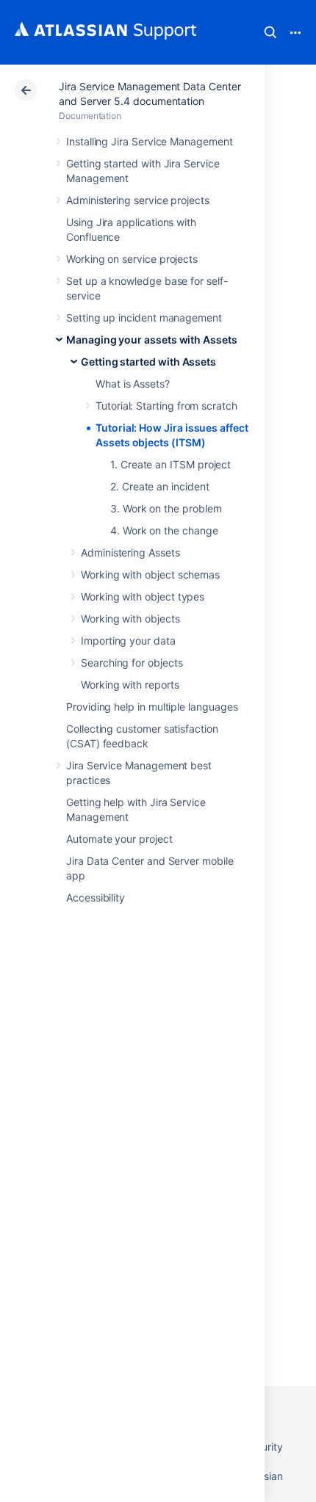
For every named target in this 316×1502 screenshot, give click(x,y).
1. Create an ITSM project (170, 464)
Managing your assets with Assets (151, 339)
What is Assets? (133, 383)
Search (270, 32)
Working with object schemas (150, 574)
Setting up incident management (144, 317)
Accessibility (95, 897)
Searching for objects (132, 662)
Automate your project (119, 838)
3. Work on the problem (165, 508)
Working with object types (142, 596)
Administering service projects (137, 200)
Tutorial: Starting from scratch (166, 405)
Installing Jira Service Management (149, 141)
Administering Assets (130, 552)
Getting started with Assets (148, 361)
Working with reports (130, 684)
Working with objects (130, 618)
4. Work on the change (164, 530)
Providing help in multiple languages (151, 706)
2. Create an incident (159, 486)
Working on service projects (132, 259)
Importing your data (128, 640)
